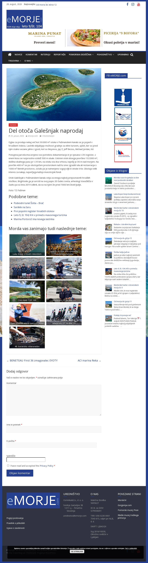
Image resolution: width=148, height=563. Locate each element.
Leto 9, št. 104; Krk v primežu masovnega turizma (40, 215)
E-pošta (11, 440)
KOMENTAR (31, 54)
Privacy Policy (46, 465)
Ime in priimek (14, 424)
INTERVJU (45, 54)
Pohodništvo (104, 54)
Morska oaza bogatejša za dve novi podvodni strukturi (126, 178)
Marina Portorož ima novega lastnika (34, 219)
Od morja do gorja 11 (123, 301)
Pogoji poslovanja (15, 518)
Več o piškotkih (131, 548)
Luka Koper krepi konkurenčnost (127, 194)
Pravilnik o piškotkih (16, 523)
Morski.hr (122, 500)
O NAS (27, 60)
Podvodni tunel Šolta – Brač (29, 203)
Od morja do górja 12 (123, 238)
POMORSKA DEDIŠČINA (80, 54)
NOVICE (18, 54)
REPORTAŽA (59, 54)
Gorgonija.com (125, 505)
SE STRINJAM (77, 551)
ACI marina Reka (89, 360)
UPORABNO (123, 54)
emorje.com (33, 136)
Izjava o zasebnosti (16, 528)
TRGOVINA (13, 60)
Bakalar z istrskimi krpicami (125, 224)
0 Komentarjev (48, 136)
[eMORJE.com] (10, 55)
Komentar (11, 383)
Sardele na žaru (22, 207)
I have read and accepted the (32, 465)
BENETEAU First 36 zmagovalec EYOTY (32, 360)
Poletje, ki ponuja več (122, 315)
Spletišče (11, 455)
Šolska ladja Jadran (45, 4)
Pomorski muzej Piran (128, 510)
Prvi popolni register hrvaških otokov (34, 211)
